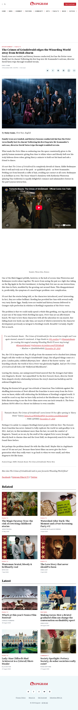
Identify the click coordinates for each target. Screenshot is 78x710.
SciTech (72, 11)
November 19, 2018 (47, 419)
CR (42, 703)
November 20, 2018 (52, 348)
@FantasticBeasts (68, 339)
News (10, 11)
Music (64, 11)
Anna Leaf (44, 570)
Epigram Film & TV (20, 477)
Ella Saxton (6, 666)
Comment (19, 11)
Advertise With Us (56, 698)
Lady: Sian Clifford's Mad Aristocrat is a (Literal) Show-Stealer (18, 661)
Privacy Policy (21, 698)
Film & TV (56, 11)
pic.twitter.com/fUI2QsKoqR (52, 345)
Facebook (6, 477)
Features (28, 11)
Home (4, 11)
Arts (48, 11)
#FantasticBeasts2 (23, 345)
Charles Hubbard (8, 620)
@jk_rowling (54, 339)
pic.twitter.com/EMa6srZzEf (56, 416)
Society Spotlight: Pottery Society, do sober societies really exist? (58, 661)
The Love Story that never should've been (54, 565)
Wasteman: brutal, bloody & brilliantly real (17, 565)
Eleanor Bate (45, 529)
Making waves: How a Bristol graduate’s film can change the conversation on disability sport (58, 618)
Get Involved (70, 4)
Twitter (34, 477)
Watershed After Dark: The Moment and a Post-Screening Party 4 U (56, 524)
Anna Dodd (44, 623)
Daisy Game (6, 65)
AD (47, 703)
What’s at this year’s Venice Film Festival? (19, 616)
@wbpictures (36, 345)
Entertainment (7, 46)
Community (39, 11)
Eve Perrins (57, 529)
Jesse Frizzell (7, 529)
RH (45, 703)
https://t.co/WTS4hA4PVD (34, 416)
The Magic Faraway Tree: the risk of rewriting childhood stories (17, 524)
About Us (32, 698)
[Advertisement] (39, 27)
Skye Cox (5, 570)
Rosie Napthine (46, 666)
